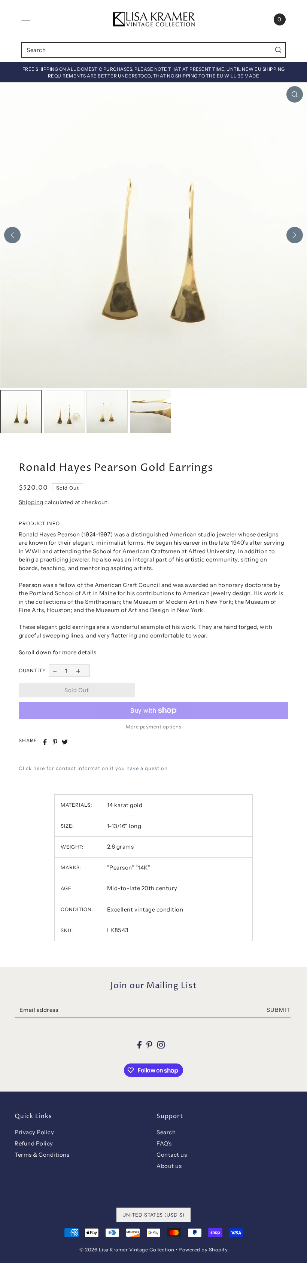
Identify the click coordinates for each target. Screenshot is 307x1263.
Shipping (31, 502)
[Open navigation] (25, 19)
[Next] (294, 235)
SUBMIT (279, 1009)
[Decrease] (55, 670)
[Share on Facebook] (45, 742)
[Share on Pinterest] (55, 742)
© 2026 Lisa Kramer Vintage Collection (126, 1250)
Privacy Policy (34, 1132)
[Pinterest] (149, 1044)
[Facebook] (139, 1044)
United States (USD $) (153, 1215)
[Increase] (78, 670)
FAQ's (164, 1143)
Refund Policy (34, 1143)
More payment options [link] (153, 727)
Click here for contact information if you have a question (93, 768)
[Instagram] (161, 1044)
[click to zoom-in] (294, 94)
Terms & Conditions (42, 1154)
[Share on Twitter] (65, 742)
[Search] (278, 50)
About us (169, 1165)
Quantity (32, 670)
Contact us (171, 1154)
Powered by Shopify (203, 1250)
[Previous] (12, 235)
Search (166, 1132)
